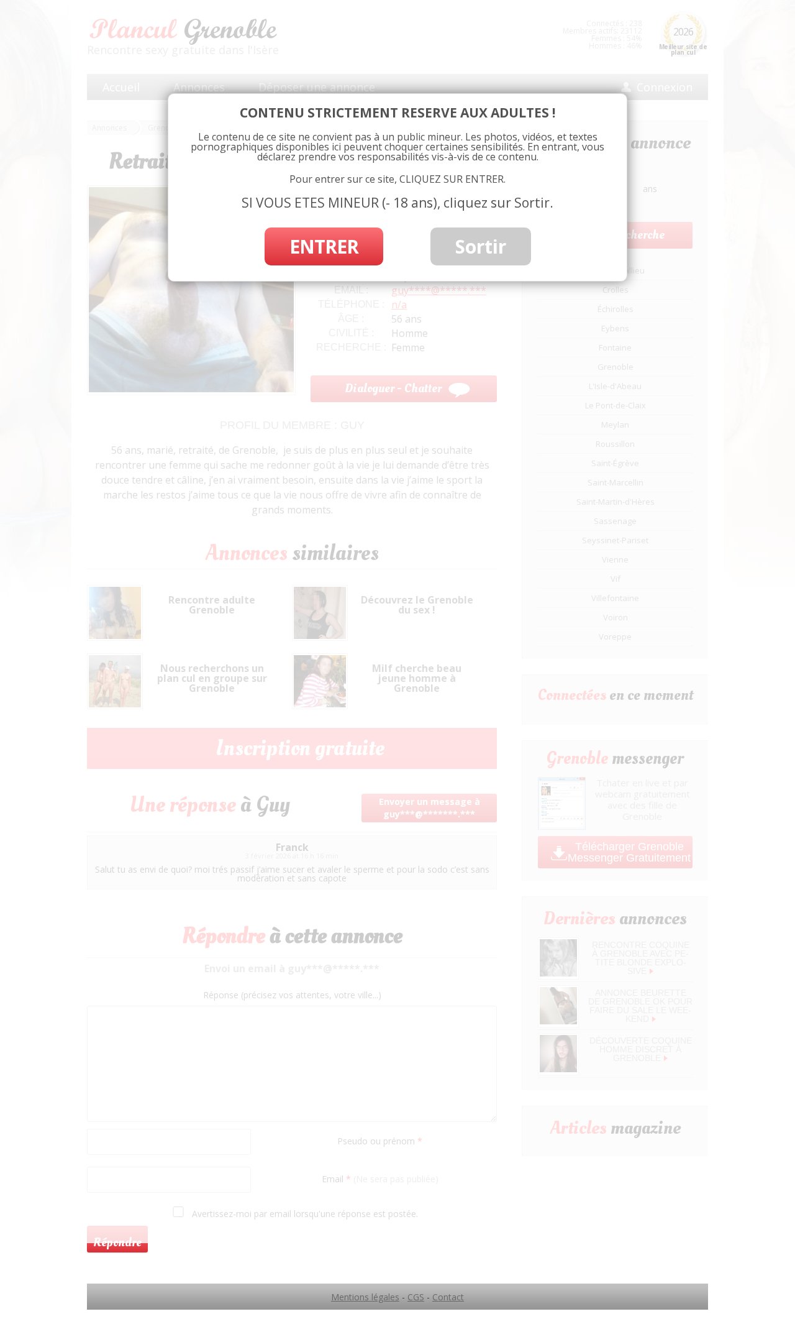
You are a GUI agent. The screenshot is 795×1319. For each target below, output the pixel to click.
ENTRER (323, 246)
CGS (415, 1297)
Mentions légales (365, 1297)
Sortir (480, 246)
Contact (448, 1297)
